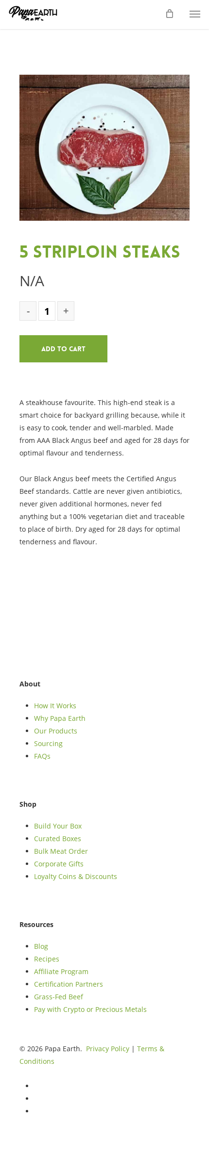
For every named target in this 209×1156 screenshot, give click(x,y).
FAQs (42, 756)
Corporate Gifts (59, 863)
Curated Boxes (57, 838)
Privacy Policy (107, 1048)
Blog (41, 946)
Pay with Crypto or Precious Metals (90, 1009)
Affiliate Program (61, 971)
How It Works (55, 705)
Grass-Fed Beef (58, 996)
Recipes (46, 958)
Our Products (55, 730)
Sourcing (48, 743)
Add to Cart (63, 348)
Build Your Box (58, 825)
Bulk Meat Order (61, 851)
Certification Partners (68, 984)
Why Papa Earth (60, 718)
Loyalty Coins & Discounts (75, 876)
